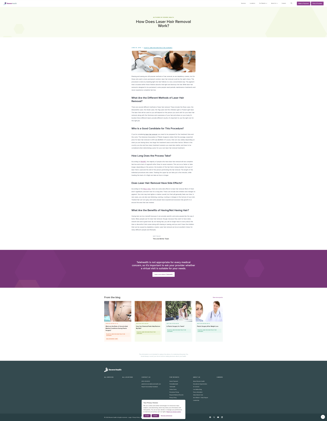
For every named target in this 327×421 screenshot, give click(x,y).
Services (243, 3)
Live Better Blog (197, 389)
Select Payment (173, 381)
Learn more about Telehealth (163, 274)
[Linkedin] (222, 417)
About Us (196, 377)
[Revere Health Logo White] (163, 370)
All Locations (127, 377)
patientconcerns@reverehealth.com (151, 384)
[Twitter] (214, 417)
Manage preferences (166, 415)
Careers (284, 3)
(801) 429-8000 (146, 381)
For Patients (174, 377)
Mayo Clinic (147, 189)
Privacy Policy (173, 397)
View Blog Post (117, 328)
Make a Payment (303, 3)
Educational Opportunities (200, 384)
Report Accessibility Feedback (150, 386)
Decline (155, 415)
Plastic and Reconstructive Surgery (158, 47)
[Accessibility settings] (323, 417)
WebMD (143, 162)
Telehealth (172, 386)
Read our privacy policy (173, 412)
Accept (147, 415)
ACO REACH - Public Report (200, 397)
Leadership (196, 400)
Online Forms (173, 389)
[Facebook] (210, 417)
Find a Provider (317, 3)
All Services (109, 377)
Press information (198, 392)
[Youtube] (218, 417)
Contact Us (146, 377)
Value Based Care (198, 395)
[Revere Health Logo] (10, 3)
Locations (252, 3)
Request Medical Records (176, 395)
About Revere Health (199, 381)
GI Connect (196, 386)
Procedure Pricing (174, 392)
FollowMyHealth (173, 384)
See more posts (218, 297)
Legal (129, 417)
